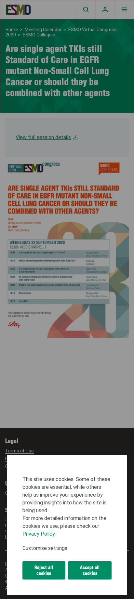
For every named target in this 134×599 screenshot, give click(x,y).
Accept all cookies (90, 570)
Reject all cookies (43, 570)
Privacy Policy (38, 534)
